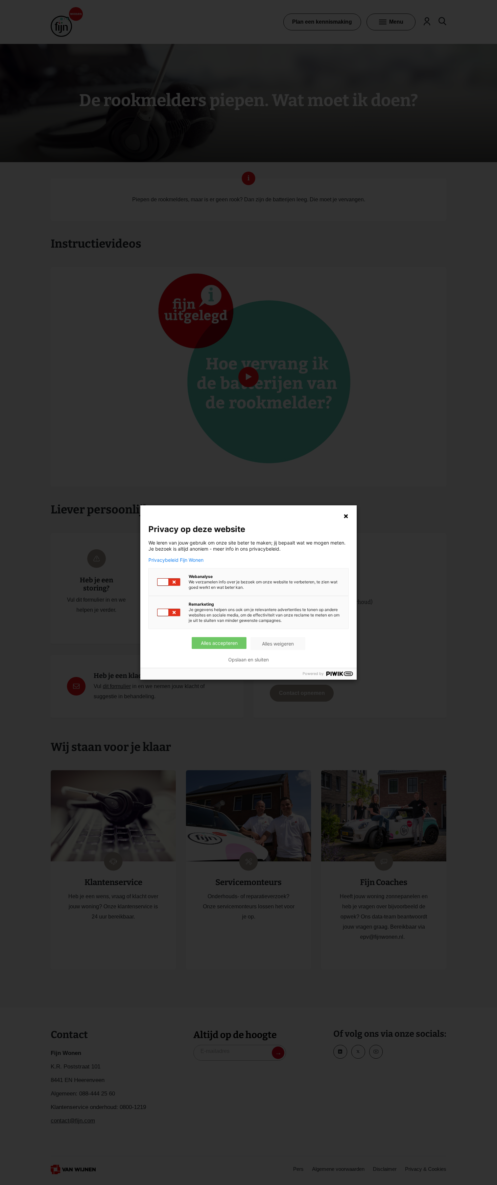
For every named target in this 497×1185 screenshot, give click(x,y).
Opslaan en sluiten (248, 659)
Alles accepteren (219, 643)
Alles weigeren (278, 644)
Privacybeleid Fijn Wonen (176, 560)
